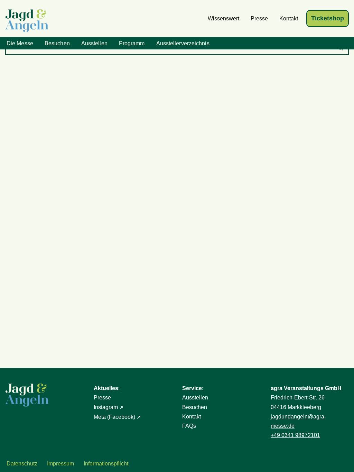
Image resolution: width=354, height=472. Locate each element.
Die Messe (20, 43)
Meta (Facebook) (114, 417)
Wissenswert (223, 18)
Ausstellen (94, 43)
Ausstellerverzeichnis (182, 43)
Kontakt (288, 18)
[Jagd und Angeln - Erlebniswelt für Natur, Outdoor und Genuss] (28, 20)
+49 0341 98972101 (295, 435)
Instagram (106, 407)
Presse (259, 18)
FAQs (189, 426)
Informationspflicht (106, 463)
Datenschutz (22, 463)
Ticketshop (327, 18)
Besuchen (57, 43)
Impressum (60, 463)
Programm (132, 43)
